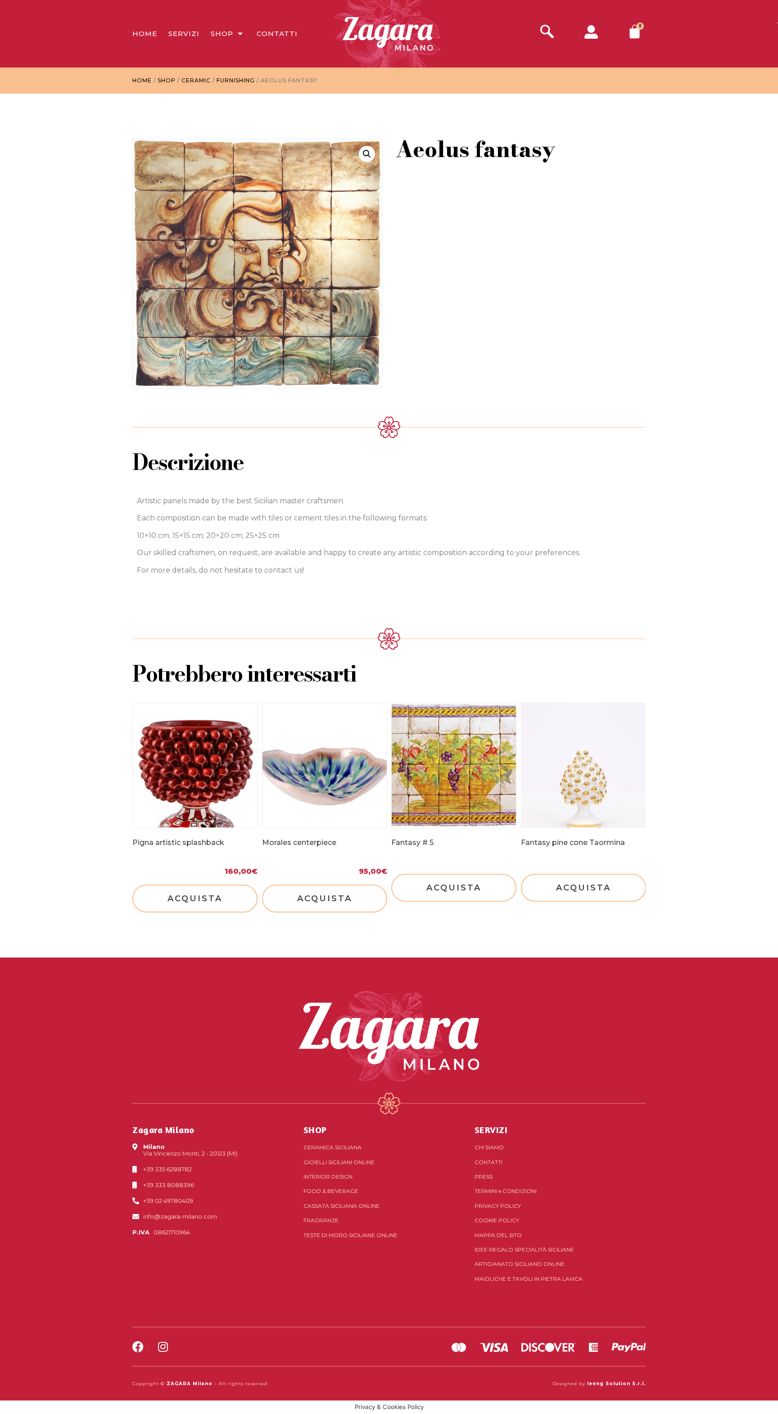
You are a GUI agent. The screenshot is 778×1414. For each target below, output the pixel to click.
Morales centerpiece (299, 842)
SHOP (315, 1129)
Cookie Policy (497, 1220)
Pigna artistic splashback (178, 842)
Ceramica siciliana (332, 1147)
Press (484, 1176)
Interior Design (328, 1176)
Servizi (183, 33)
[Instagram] (162, 1346)
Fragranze (321, 1220)
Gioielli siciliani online (339, 1162)
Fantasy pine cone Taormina (573, 842)
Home (144, 33)
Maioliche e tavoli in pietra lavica (529, 1278)
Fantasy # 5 (412, 842)
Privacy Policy (498, 1205)
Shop (222, 33)
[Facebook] (138, 1346)
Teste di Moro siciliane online (350, 1235)
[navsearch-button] (547, 33)
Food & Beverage (330, 1191)
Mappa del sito (498, 1235)
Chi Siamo (489, 1147)
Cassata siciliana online (341, 1205)
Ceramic (196, 80)
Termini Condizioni (506, 1191)
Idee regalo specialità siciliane (524, 1249)
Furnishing (236, 80)
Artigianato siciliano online (520, 1263)
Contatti (277, 33)
